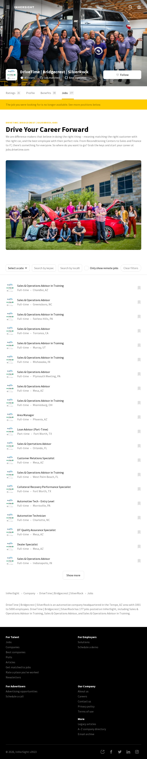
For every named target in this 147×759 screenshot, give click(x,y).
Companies (13, 647)
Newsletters (13, 677)
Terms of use (86, 711)
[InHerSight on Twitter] (119, 752)
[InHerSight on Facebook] (111, 752)
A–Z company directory (92, 729)
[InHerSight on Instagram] (137, 752)
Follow (124, 75)
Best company (77, 77)
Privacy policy (86, 706)
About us (83, 691)
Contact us (84, 701)
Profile (30, 93)
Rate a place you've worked (22, 672)
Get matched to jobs (18, 667)
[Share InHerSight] (102, 752)
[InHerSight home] (24, 7)
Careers (82, 696)
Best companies (15, 652)
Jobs (67, 93)
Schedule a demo (88, 647)
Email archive (86, 734)
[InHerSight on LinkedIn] (128, 752)
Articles (10, 662)
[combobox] (70, 268)
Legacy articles (87, 724)
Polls (9, 657)
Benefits (48, 93)
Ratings (13, 93)
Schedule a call (15, 696)
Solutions (84, 642)
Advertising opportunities (21, 691)
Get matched (52, 77)
